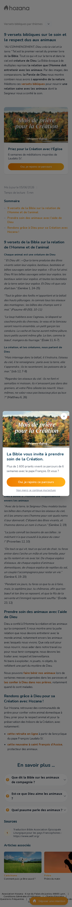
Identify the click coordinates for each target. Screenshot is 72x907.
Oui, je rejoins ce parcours (36, 482)
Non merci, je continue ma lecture (36, 490)
